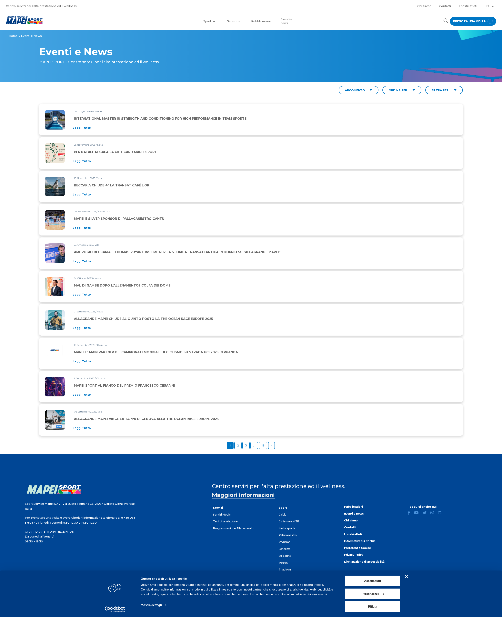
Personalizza (370, 593)
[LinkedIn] (441, 513)
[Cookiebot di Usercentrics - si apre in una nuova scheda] (115, 609)
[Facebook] (410, 513)
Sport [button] (207, 21)
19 (264, 445)
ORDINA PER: (399, 90)
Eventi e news (286, 21)
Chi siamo (424, 6)
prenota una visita (470, 21)
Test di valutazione (225, 521)
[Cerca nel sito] (446, 21)
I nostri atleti (468, 6)
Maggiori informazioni (243, 495)
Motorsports (287, 528)
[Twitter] (426, 513)
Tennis (283, 562)
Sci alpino (285, 556)
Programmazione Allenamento (233, 528)
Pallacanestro (288, 535)
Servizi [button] (231, 21)
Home (13, 36)
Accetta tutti (372, 580)
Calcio (282, 514)
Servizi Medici (222, 514)
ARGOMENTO (355, 90)
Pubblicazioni (261, 21)
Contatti (445, 6)
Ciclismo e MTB (289, 521)
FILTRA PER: (441, 90)
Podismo (284, 542)
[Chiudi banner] (406, 576)
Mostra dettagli (151, 605)
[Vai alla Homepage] (63, 20)
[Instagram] (433, 513)
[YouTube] (418, 513)
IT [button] (488, 6)
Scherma (284, 549)
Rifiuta (372, 606)
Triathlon (285, 569)
